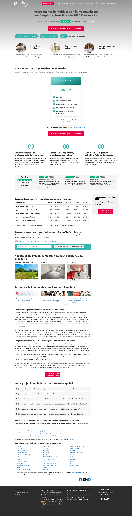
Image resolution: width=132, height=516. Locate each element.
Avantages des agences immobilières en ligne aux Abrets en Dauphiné (39, 430)
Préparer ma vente (77, 247)
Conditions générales (21, 493)
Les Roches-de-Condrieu (77, 452)
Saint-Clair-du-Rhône (49, 459)
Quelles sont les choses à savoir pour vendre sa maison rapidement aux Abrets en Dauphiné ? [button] (49, 409)
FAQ (16, 491)
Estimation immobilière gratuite (51, 493)
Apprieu (19, 448)
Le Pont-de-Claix (75, 448)
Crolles (45, 448)
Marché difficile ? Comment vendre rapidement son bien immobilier (78, 301)
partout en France (78, 473)
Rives (18, 468)
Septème (46, 470)
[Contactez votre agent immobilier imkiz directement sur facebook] (102, 500)
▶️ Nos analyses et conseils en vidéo (52, 502)
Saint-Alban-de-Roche (24, 470)
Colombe (46, 446)
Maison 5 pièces (19, 280)
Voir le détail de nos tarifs (77, 128)
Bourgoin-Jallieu (22, 450)
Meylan (72, 454)
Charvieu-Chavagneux (23, 454)
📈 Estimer (62, 247)
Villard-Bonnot (74, 465)
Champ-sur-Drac (22, 452)
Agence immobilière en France (26, 36)
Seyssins (72, 459)
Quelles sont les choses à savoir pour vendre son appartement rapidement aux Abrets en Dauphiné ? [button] (51, 414)
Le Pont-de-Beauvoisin (77, 446)
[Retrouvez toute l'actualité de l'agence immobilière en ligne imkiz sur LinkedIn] (105, 500)
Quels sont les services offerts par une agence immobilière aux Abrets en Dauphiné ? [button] (46, 389)
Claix (18, 456)
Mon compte (101, 3)
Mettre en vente (48, 3)
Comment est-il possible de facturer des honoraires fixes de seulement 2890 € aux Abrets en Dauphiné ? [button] (52, 404)
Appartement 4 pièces (48, 280)
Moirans (72, 456)
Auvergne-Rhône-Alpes (49, 36)
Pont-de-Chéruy (22, 461)
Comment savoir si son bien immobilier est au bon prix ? (51, 300)
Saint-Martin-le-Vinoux (50, 465)
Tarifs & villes (64, 3)
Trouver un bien (89, 3)
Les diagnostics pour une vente (76, 497)
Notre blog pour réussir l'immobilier (52, 500)
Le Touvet (73, 450)
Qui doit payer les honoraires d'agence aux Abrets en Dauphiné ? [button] (39, 394)
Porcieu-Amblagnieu (23, 465)
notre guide (71, 439)
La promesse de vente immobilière (78, 500)
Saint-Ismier (47, 461)
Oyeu (18, 459)
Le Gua (45, 454)
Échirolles (46, 450)
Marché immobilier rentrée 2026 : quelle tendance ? (25, 300)
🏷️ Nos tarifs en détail (48, 491)
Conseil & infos (76, 3)
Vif (70, 463)
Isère (63, 36)
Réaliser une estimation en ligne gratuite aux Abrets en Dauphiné (37, 241)
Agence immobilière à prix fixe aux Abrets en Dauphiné (34, 432)
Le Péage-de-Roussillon (50, 456)
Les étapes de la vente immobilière (78, 495)
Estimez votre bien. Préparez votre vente (66, 28)
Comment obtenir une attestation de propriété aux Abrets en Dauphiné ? (40, 434)
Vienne (72, 461)
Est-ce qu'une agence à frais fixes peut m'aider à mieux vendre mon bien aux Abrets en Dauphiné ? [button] (50, 399)
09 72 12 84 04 (113, 3)
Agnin (19, 446)
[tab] (53, 389)
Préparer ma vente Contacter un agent (53, 375)
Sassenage (46, 468)
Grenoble (46, 452)
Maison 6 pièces (72, 280)
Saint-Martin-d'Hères (49, 463)
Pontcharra (20, 463)
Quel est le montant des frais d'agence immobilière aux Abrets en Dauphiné (41, 436)
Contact (17, 495)
